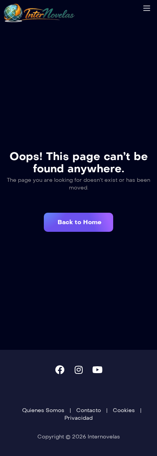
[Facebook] (59, 369)
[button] (78, 222)
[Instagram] (78, 369)
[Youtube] (97, 369)
